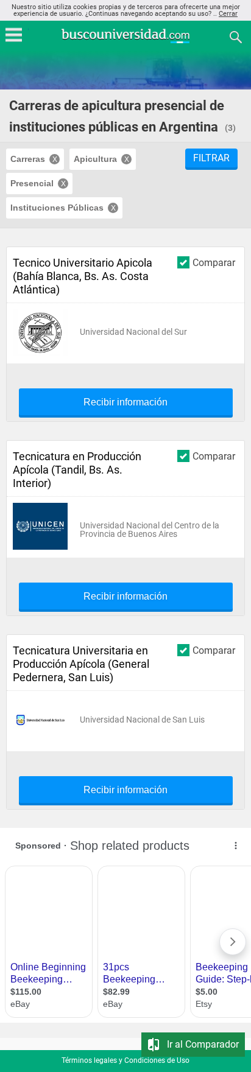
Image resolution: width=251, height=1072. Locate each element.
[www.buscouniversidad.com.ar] (125, 41)
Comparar (214, 262)
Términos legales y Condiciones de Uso (125, 1060)
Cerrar (228, 14)
